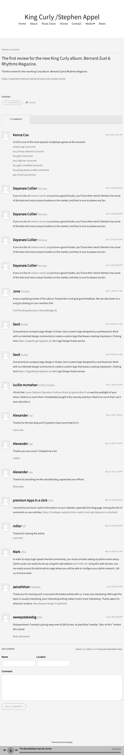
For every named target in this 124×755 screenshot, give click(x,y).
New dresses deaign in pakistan (50, 603)
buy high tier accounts (25, 160)
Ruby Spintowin (21, 636)
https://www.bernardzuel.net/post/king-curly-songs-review (34, 78)
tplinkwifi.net (80, 563)
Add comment (14, 706)
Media (89, 23)
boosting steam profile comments (31, 170)
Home (22, 23)
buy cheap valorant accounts (28, 151)
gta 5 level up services (24, 174)
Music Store (49, 23)
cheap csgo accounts (24, 146)
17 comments (12, 102)
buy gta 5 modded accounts (28, 165)
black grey (18, 486)
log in (84, 649)
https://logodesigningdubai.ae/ (35, 341)
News (102, 23)
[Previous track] (4, 750)
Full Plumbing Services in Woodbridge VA (35, 310)
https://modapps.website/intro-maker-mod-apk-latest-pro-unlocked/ (80, 512)
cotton (16, 458)
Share (32, 102)
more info (18, 430)
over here (18, 538)
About (33, 23)
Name (5, 657)
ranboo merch (38, 195)
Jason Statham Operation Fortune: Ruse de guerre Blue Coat (57, 392)
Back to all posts (11, 49)
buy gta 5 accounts (23, 156)
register (93, 649)
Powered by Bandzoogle (62, 742)
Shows (64, 23)
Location (41, 657)
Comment (7, 671)
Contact (76, 23)
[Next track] (16, 750)
